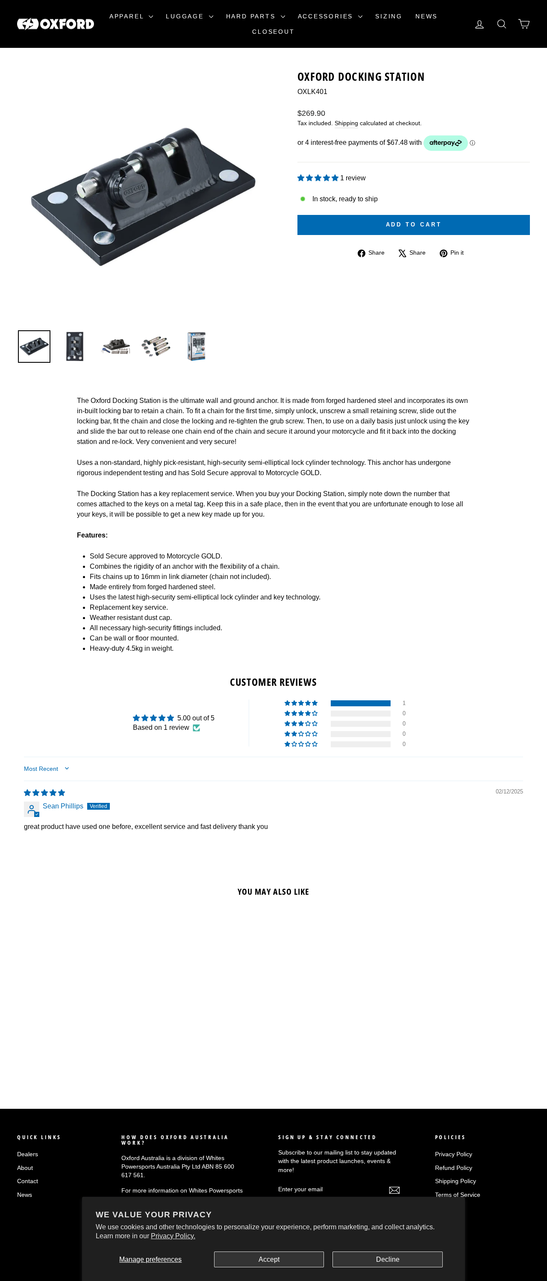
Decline (388, 1259)
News (426, 16)
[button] (318, 178)
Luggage (186, 16)
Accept (269, 1259)
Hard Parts (252, 16)
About (25, 1168)
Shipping (346, 123)
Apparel (128, 16)
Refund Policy (453, 1168)
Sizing (389, 16)
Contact (27, 1181)
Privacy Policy (453, 1154)
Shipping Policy (455, 1181)
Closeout (273, 31)
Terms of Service (457, 1195)
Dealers (27, 1154)
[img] (44, 792)
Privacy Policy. (173, 1236)
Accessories (327, 16)
